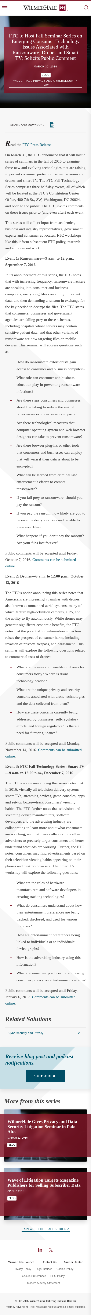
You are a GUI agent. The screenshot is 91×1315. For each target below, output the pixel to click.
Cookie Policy (65, 1269)
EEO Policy (57, 1276)
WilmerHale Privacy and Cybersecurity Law (45, 83)
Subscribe (45, 1076)
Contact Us (49, 1262)
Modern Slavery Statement (43, 1283)
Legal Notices (44, 1269)
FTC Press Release (36, 145)
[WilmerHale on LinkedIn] (40, 1250)
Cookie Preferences (34, 1276)
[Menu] (5, 8)
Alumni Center (73, 1262)
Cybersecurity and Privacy (25, 1033)
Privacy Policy (22, 1269)
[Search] (86, 8)
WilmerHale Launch (21, 1262)
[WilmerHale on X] (51, 1250)
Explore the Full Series (44, 1229)
